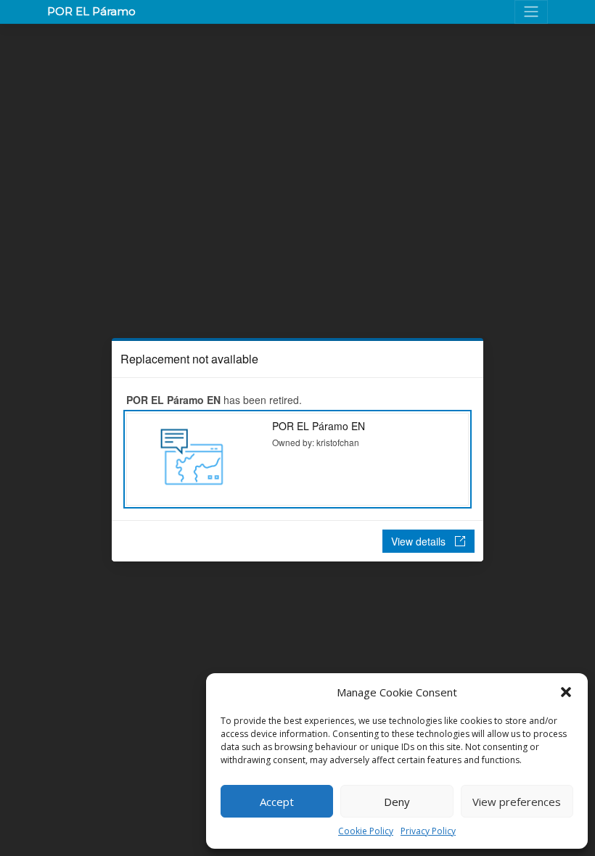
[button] (566, 692)
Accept (277, 801)
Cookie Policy (365, 831)
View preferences (516, 801)
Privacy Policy (428, 831)
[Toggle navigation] (531, 12)
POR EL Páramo (91, 11)
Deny (397, 801)
